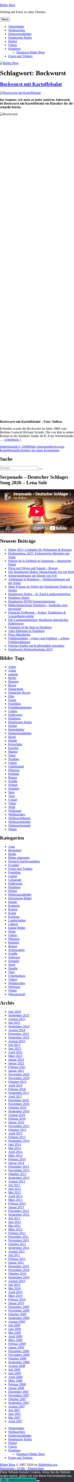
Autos (12, 670)
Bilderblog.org (47, 1464)
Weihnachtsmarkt (19, 825)
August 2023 (16, 1041)
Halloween (15, 715)
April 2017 (15, 1096)
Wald (11, 807)
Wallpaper (14, 810)
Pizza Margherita (19, 634)
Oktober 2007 (17, 1399)
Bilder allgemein (39, 446)
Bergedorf (14, 850)
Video (12, 803)
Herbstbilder (16, 729)
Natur (12, 755)
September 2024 (18, 1026)
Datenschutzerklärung (22, 1479)
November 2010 (18, 1270)
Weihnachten (16, 30)
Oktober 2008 (17, 1358)
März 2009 (15, 1340)
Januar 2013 (16, 1207)
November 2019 (18, 1078)
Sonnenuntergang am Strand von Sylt (32, 575)
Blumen (13, 681)
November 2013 (18, 1170)
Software (14, 957)
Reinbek (13, 774)
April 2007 (15, 1421)
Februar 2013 (17, 1203)
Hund (12, 737)
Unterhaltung (16, 975)
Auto (11, 846)
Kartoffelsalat (8, 450)
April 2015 (15, 1133)
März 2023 (15, 1056)
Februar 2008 (17, 1384)
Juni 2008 (14, 1373)
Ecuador (13, 865)
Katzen (12, 909)
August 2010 (16, 1281)
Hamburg (14, 48)
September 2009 (18, 1318)
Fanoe (12, 700)
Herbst (12, 41)
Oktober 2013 (17, 1174)
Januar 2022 (16, 1063)
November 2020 (18, 1074)
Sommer (13, 788)
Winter (12, 829)
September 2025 (18, 1015)
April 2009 (15, 1336)
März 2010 (15, 1295)
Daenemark (15, 689)
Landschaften (17, 920)
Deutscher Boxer (19, 692)
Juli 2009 (14, 1325)
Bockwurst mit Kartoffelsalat (31, 84)
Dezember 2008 (18, 1351)
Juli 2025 (14, 1022)
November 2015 (18, 1126)
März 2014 (15, 1155)
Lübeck (13, 924)
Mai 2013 (14, 1192)
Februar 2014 (17, 1159)
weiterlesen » (12, 439)
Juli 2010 (14, 1284)
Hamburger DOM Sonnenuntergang (31, 601)
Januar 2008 (16, 1388)
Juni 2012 (14, 1222)
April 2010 (15, 1292)
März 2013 (15, 1200)
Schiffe (12, 781)
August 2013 (16, 1181)
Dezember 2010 (18, 1266)
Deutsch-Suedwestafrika (24, 861)
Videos (12, 979)
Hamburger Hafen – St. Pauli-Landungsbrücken (39, 594)
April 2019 (15, 1085)
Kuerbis (13, 748)
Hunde (12, 740)
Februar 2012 (17, 1233)
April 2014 (15, 1152)
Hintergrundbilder (19, 34)
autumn (13, 674)
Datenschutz (36, 1468)
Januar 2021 (16, 1070)
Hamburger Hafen (20, 37)
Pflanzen (14, 770)
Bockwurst (57, 446)
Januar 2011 (16, 1262)
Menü (5, 19)
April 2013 (15, 1196)
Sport (11, 964)
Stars (11, 792)
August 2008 (16, 1366)
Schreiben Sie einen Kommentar (38, 450)
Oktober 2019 (17, 1081)
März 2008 (15, 1380)
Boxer (12, 685)
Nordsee (13, 759)
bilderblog (6, 446)
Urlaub (12, 799)
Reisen (12, 777)
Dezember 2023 (18, 1033)
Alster (12, 667)
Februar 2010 (17, 1299)
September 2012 (18, 1214)
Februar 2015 (17, 1137)
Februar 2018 (17, 1089)
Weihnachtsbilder (19, 822)
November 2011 (18, 1240)
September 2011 (18, 1248)
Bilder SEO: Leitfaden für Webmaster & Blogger (40, 549)
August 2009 (16, 1321)
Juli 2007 (14, 1410)
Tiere (11, 796)
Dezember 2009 (18, 1307)
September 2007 (18, 1403)
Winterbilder (16, 26)
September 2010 (18, 1277)
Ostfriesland (16, 766)
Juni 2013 (14, 1188)
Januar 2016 (16, 1122)
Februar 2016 (17, 1118)
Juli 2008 (14, 1369)
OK (4, 1479)
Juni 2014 (14, 1144)
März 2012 (15, 1229)
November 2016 (18, 1104)
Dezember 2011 (18, 1236)
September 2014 (18, 1141)
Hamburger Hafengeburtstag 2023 (30, 649)
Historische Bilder (20, 898)
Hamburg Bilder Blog (30, 52)
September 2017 (18, 1093)
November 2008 (18, 1355)
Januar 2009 (16, 1347)
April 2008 (15, 1377)
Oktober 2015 (17, 1129)
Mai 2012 (14, 1225)
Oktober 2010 (17, 1273)
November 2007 (18, 1395)
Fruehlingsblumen (20, 707)
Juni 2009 (14, 1329)
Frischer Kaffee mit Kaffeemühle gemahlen (36, 645)
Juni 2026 (14, 1011)
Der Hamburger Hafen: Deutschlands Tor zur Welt (41, 572)
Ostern (12, 45)
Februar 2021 (17, 1067)
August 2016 (16, 1115)
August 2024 (16, 1030)
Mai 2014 (14, 1148)
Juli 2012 (14, 1218)
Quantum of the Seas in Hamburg (30, 627)
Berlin (12, 678)
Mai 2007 (14, 1417)
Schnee (13, 785)
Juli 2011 (14, 1255)
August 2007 (16, 1406)
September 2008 (18, 1362)
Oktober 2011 (17, 1244)
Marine (12, 751)
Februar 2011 (16, 1259)
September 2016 (18, 1111)
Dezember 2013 (18, 1166)
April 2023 (15, 1052)
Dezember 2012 (18, 1211)
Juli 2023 (14, 1045)
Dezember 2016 (18, 1100)
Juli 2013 (14, 1185)
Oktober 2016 (17, 1107)
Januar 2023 (16, 1059)
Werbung (14, 987)
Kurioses (14, 916)
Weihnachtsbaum (19, 818)
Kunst (12, 913)
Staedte (13, 968)
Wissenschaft (16, 994)
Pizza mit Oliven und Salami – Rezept (33, 568)
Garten (12, 711)
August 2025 (16, 1019)
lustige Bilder (16, 928)
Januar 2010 (16, 1303)
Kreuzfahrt (15, 744)
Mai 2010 (14, 1288)
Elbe (11, 696)
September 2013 (18, 1177)
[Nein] (38, 1480)
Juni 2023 (14, 1048)
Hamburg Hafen (18, 597)
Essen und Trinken (20, 56)
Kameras (14, 905)
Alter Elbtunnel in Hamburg (26, 631)
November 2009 (18, 1310)
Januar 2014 (16, 1163)
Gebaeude (14, 880)
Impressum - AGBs (12, 1468)
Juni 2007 (14, 1414)
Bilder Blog (7, 5)
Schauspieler (16, 950)
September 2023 (18, 1037)
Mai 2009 (14, 1332)
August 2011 (16, 1251)
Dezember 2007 (18, 1391)
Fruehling (14, 703)
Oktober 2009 (17, 1314)
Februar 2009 (17, 1343)
